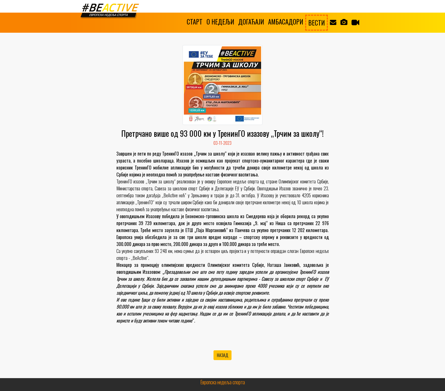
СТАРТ (194, 21)
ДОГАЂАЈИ (251, 21)
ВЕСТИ (316, 22)
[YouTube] (355, 22)
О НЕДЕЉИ (220, 21)
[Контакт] (333, 22)
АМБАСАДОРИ (285, 21)
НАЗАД (222, 355)
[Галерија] (343, 22)
